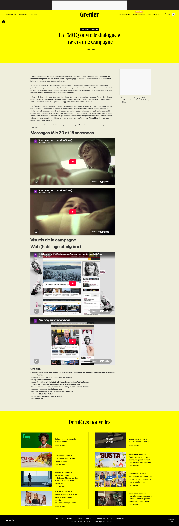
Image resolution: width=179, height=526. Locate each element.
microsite (34, 127)
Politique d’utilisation (104, 522)
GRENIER (171, 519)
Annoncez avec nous (104, 518)
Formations (153, 14)
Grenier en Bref (121, 518)
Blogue (69, 518)
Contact (89, 518)
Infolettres (124, 14)
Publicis (74, 79)
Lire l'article (60, 445)
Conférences (139, 14)
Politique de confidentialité (81, 522)
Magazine (23, 14)
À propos (59, 518)
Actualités (11, 14)
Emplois (33, 14)
